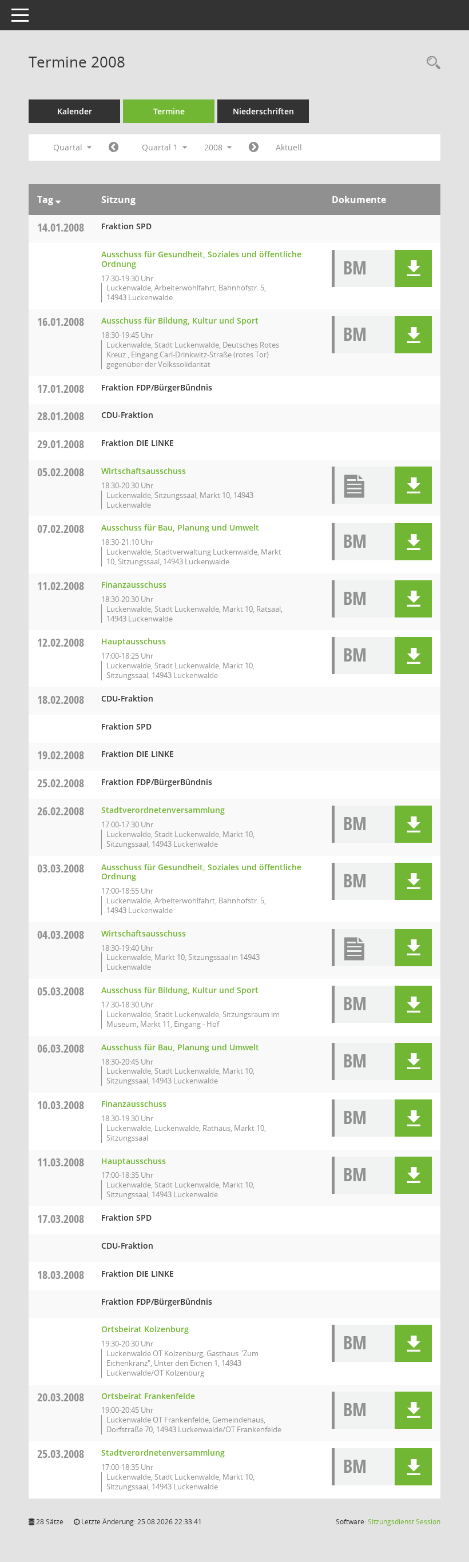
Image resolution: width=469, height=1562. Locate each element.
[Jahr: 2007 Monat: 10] (113, 147)
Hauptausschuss (133, 641)
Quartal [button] (69, 147)
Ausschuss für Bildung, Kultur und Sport (180, 320)
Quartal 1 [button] (161, 147)
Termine (169, 111)
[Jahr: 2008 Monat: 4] (253, 147)
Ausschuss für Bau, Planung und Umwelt (180, 527)
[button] (413, 268)
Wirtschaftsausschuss (143, 470)
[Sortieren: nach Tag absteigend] (58, 199)
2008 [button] (214, 147)
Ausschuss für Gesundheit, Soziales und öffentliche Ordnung (201, 259)
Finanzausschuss (133, 584)
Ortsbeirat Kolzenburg (145, 1329)
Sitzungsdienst (404, 1522)
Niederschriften (263, 111)
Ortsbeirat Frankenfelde (148, 1395)
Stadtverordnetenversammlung (163, 809)
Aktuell (289, 147)
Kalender (74, 111)
